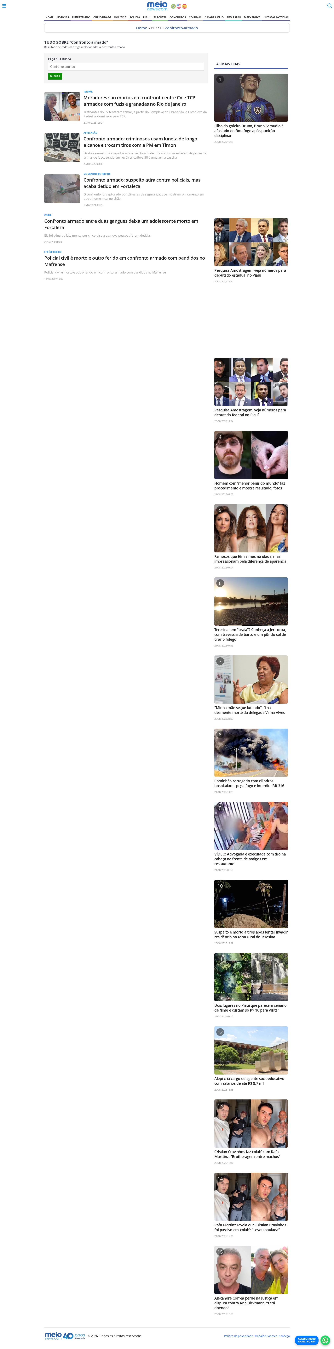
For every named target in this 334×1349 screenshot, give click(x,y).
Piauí (146, 17)
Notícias (63, 17)
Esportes (160, 17)
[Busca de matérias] (329, 7)
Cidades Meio (214, 17)
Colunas (195, 17)
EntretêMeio (81, 17)
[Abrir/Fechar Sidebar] (4, 5)
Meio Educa (252, 17)
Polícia (135, 17)
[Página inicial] (157, 6)
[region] (251, 182)
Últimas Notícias (276, 17)
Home (49, 17)
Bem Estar (234, 17)
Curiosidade (102, 17)
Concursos (178, 17)
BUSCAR (55, 76)
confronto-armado (181, 28)
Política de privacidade (238, 1336)
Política (120, 17)
